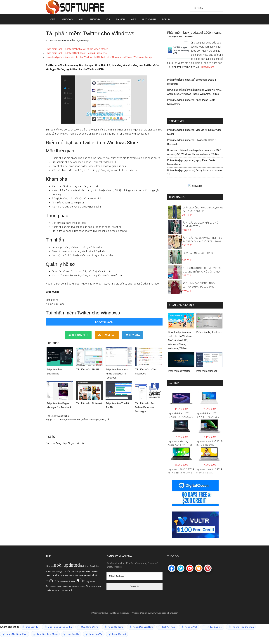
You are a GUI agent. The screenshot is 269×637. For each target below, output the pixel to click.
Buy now (134, 334)
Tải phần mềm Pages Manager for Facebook (59, 405)
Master (71, 575)
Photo (72, 581)
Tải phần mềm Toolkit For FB (117, 405)
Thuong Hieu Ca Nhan (241, 627)
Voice (64, 590)
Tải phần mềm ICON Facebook (145, 371)
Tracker (49, 590)
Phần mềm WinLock (206, 370)
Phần (102, 419)
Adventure (50, 566)
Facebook (71, 419)
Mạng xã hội (63, 416)
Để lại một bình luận (79, 40)
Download (104, 321)
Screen (68, 586)
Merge (83, 575)
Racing (56, 586)
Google (78, 572)
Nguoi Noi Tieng (114, 627)
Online (60, 581)
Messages (94, 419)
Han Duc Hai (71, 634)
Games (71, 571)
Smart (98, 586)
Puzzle (49, 586)
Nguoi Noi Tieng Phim (15, 634)
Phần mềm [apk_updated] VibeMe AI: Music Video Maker (77, 49)
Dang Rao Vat (94, 634)
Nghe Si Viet (189, 627)
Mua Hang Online (88, 627)
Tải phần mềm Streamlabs (54, 371)
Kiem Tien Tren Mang (45, 634)
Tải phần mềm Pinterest (89, 403)
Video (58, 590)
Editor (48, 571)
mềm (85, 419)
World (69, 590)
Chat (87, 566)
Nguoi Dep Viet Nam (141, 627)
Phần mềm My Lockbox (209, 332)
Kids (96, 572)
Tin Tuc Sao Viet (212, 627)
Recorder (62, 587)
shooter (75, 587)
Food (58, 572)
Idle (92, 571)
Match (77, 575)
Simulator (91, 586)
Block (82, 566)
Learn (48, 575)
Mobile (88, 575)
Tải (107, 419)
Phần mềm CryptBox (179, 370)
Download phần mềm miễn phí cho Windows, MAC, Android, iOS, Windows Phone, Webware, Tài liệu (99, 57)
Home (87, 571)
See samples (80, 334)
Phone (65, 582)
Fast (79, 419)
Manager (64, 575)
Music (95, 575)
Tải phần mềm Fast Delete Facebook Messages (145, 407)
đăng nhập (61, 443)
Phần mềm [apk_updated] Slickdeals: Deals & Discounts (76, 53)
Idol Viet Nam (167, 627)
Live (52, 575)
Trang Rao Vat (117, 634)
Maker (58, 575)
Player (92, 581)
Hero (83, 572)
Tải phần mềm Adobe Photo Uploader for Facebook (117, 373)
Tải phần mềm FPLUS (87, 369)
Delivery (97, 566)
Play (87, 582)
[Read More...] (208, 66)
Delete (62, 419)
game (63, 571)
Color (92, 566)
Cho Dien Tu (30, 627)
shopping (81, 587)
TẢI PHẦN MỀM (75, 7)
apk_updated (67, 565)
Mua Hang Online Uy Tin (58, 627)
